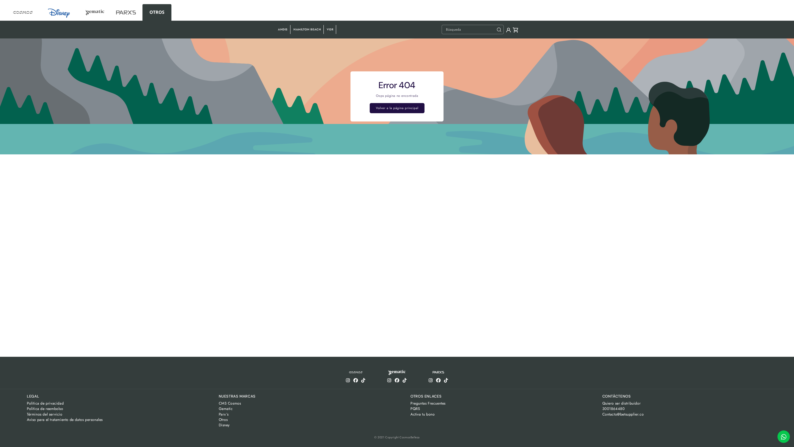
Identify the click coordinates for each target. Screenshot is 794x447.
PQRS (415, 408)
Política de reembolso (45, 408)
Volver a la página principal (397, 108)
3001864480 (613, 408)
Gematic (226, 408)
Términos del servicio (44, 414)
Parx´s (224, 414)
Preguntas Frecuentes (428, 403)
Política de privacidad (45, 403)
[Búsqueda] (498, 29)
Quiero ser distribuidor (621, 403)
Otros (223, 419)
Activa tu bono (422, 414)
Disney (224, 425)
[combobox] (473, 29)
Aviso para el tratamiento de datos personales (65, 419)
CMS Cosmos (230, 403)
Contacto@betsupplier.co (623, 414)
